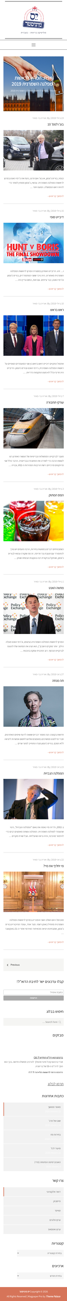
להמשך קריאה (57, 196)
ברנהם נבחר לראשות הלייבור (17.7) (46, 1069)
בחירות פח (56, 1134)
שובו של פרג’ (55, 1120)
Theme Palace (53, 1296)
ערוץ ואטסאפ (54, 1229)
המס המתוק (56, 495)
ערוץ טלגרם (55, 1220)
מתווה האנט (56, 588)
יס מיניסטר (24, 1291)
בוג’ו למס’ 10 (56, 124)
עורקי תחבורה (55, 402)
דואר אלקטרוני (54, 1191)
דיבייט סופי (57, 217)
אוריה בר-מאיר (39, 118)
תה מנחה (58, 680)
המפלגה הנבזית (54, 773)
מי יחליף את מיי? (53, 866)
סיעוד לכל (56, 1148)
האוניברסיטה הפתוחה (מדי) (47, 1162)
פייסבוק (57, 1201)
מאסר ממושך (54, 1107)
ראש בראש (57, 310)
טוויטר (58, 1210)
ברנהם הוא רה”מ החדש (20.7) (48, 1054)
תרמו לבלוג (56, 1083)
